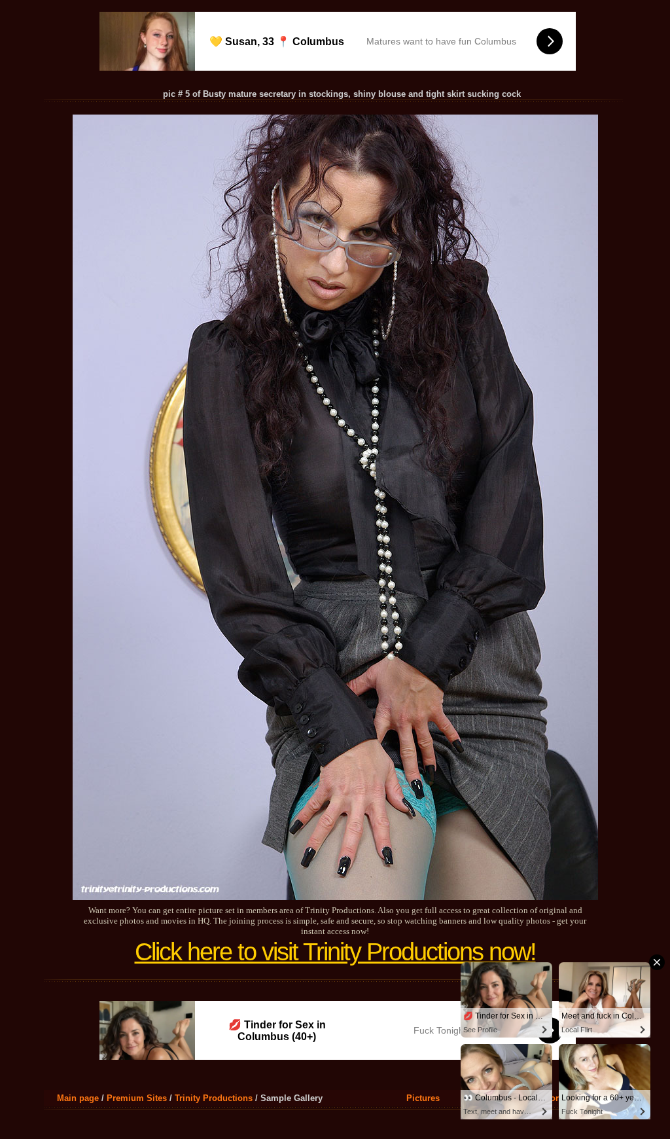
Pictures (423, 1098)
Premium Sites (137, 1098)
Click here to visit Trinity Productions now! (335, 952)
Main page (78, 1098)
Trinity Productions (214, 1098)
